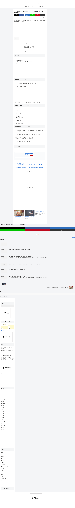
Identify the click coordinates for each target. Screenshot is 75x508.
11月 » (4, 330)
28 (7, 328)
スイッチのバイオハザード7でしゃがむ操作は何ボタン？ (7, 348)
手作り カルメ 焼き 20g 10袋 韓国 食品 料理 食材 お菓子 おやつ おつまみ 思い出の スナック (29, 154)
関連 (26, 51)
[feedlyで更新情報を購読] (36, 234)
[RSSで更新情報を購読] (38, 234)
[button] (42, 15)
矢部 (26, 224)
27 (5, 328)
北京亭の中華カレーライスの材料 (29, 46)
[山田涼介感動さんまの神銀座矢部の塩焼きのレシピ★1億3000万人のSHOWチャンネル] (19, 213)
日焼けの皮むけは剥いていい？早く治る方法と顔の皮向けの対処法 (7, 351)
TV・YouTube (2, 224)
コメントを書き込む (38, 293)
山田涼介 (18, 224)
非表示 (18, 38)
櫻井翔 (24, 224)
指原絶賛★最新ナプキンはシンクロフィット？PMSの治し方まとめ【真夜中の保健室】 (29, 167)
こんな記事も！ (27, 48)
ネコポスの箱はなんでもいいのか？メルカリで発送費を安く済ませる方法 (7, 355)
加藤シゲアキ (15, 224)
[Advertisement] (29, 30)
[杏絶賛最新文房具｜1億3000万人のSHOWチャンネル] (30, 213)
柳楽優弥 (22, 224)
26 (3, 328)
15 (9, 325)
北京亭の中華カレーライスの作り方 (30, 47)
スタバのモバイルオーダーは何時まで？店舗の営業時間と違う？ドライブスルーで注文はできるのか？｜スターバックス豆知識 (7, 359)
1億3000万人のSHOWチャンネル (8, 224)
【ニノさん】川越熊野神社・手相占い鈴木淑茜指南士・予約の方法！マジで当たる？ (29, 164)
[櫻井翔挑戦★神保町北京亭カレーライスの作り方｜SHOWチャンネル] (40, 213)
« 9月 (1, 330)
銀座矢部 (26, 43)
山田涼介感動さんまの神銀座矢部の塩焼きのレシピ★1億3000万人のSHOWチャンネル (19, 217)
